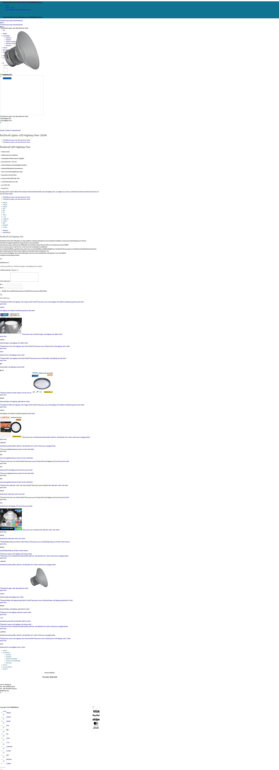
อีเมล (2, 288)
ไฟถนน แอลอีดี (9, 194)
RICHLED (5, 225)
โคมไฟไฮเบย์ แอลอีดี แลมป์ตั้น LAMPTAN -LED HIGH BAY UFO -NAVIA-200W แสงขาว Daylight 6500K (28, 565)
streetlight (59, 192)
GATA (4, 215)
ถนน (64, 192)
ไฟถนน (95, 192)
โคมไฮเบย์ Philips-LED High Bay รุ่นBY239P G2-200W (15, 402)
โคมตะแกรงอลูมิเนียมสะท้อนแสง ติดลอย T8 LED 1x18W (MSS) (16, 482)
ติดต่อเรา (5, 669)
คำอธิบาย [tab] (5, 230)
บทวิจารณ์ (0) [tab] (6, 232)
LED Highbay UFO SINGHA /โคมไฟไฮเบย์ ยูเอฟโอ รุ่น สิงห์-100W (17, 414)
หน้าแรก (5, 651)
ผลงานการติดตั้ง (7, 667)
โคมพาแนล (8, 663)
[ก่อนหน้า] (0, 769)
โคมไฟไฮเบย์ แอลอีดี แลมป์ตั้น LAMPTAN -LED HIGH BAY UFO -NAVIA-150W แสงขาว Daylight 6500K (27, 635)
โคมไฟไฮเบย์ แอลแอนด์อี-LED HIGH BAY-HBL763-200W (15, 621)
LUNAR (5, 221)
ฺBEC (4, 211)
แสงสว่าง (67, 192)
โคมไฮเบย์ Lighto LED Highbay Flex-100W (11, 597)
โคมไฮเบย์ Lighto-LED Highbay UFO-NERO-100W (14, 343)
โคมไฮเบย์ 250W (16, 130)
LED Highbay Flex (50, 192)
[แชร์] (3, 767)
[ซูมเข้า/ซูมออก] (0, 767)
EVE (4, 209)
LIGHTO (7, 192)
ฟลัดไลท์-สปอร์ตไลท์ (11, 659)
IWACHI (5, 207)
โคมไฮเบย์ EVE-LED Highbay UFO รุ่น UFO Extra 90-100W (16, 506)
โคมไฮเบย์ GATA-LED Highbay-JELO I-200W (12, 647)
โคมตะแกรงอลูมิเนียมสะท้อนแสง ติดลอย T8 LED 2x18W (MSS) (16, 458)
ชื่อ (1, 284)
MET (4, 223)
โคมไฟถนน (8, 657)
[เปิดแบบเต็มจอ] (2, 767)
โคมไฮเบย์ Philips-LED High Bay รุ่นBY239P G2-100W (14, 609)
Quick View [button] (3, 304)
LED (43, 192)
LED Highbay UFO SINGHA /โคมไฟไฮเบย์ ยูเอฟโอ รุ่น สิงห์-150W (17, 311)
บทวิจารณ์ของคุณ (5, 281)
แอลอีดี (73, 192)
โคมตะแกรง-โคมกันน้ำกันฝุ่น (13, 661)
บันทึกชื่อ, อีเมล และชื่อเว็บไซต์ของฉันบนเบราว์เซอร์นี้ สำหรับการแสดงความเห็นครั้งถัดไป (24, 291)
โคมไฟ (77, 192)
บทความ (5, 665)
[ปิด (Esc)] (5, 767)
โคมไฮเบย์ (8, 130)
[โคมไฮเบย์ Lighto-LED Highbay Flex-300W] (16, 140)
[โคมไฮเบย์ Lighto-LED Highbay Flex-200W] (16, 142)
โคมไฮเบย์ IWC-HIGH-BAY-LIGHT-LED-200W (12, 539)
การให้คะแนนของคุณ (6, 270)
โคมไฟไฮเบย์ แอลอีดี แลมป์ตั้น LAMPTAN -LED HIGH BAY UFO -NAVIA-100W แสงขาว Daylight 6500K (28, 446)
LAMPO (5, 227)
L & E (4, 217)
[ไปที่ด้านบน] (18, 707)
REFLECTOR (18, 192)
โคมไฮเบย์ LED (89, 192)
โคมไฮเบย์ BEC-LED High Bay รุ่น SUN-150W (12, 367)
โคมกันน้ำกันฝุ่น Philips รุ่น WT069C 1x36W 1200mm (14, 551)
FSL (4, 213)
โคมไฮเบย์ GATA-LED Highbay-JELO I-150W (12, 355)
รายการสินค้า (6, 653)
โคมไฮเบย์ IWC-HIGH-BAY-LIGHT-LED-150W (12, 494)
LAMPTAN (6, 219)
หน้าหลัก (2, 130)
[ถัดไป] (2, 769)
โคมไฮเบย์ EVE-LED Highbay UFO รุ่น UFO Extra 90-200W (16, 470)
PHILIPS (5, 203)
